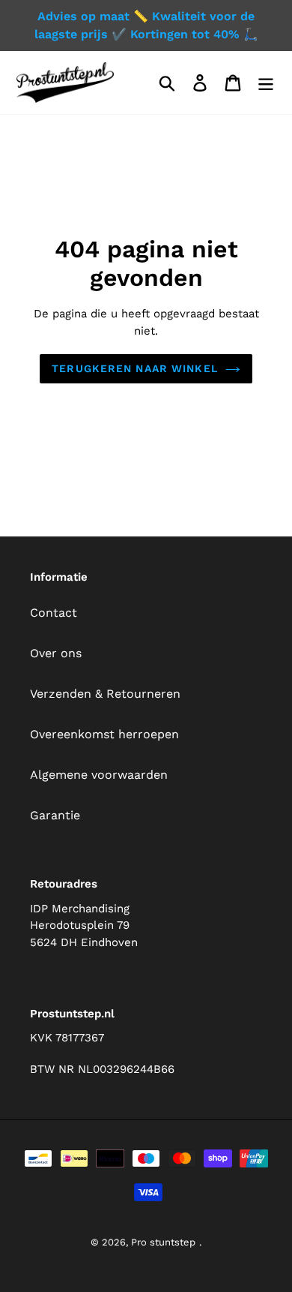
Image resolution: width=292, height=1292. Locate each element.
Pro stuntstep (163, 1242)
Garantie (55, 815)
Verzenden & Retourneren (105, 694)
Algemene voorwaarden (99, 775)
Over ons (56, 653)
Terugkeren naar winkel (135, 368)
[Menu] (265, 83)
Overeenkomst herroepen (104, 734)
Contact (53, 612)
